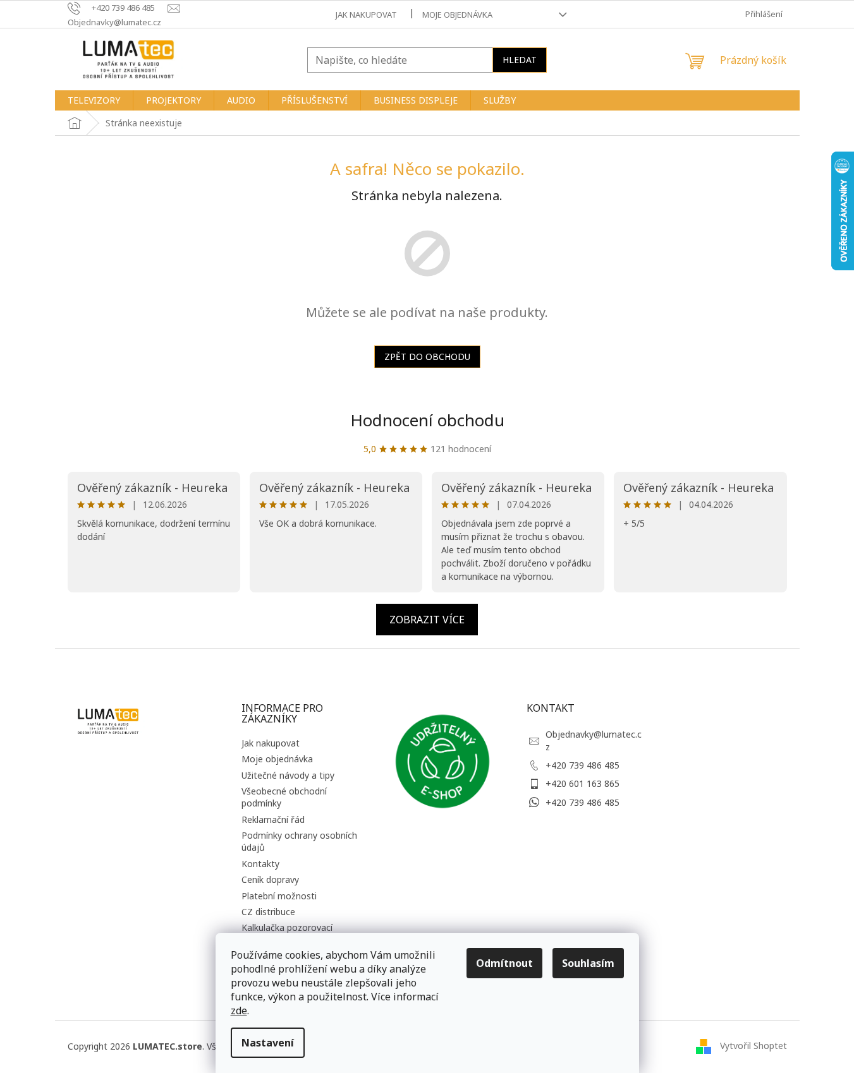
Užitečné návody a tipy (287, 775)
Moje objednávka (457, 14)
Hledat (520, 60)
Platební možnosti (279, 896)
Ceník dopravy (270, 879)
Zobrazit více (427, 619)
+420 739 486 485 (582, 765)
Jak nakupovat (366, 14)
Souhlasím (588, 963)
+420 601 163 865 (582, 783)
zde (239, 1010)
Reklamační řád (273, 819)
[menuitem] (94, 100)
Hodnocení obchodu (427, 420)
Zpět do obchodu (427, 357)
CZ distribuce (268, 912)
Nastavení (267, 1043)
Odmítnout (504, 963)
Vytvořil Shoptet (753, 1046)
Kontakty (260, 864)
